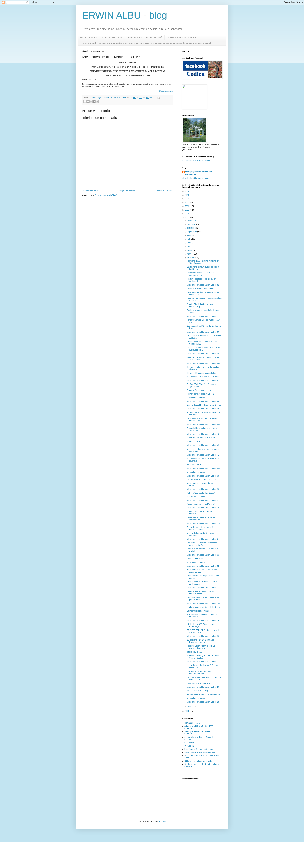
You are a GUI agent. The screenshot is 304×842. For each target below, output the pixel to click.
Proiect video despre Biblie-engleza (199, 752)
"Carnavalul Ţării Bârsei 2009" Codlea (203, 377)
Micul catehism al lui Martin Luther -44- (203, 424)
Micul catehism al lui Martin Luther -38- (203, 489)
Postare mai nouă (90, 191)
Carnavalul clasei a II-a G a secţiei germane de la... (201, 274)
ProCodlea (189, 746)
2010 (187, 214)
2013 (187, 202)
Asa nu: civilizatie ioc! (196, 497)
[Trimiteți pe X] (91, 101)
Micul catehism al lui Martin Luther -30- (203, 603)
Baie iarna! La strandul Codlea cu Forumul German (201, 672)
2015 (187, 195)
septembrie (192, 232)
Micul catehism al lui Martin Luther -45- (203, 409)
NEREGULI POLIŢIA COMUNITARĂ (144, 37)
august (190, 235)
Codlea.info (189, 743)
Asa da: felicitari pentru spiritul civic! (202, 479)
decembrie (192, 221)
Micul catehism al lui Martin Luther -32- (203, 566)
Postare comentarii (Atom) (106, 195)
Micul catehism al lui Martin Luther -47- (203, 380)
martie (190, 254)
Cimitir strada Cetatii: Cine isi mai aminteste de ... (201, 518)
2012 (187, 206)
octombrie (191, 228)
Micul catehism (166, 91)
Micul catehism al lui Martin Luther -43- (203, 434)
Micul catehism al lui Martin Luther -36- (203, 508)
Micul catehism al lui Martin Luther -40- (203, 468)
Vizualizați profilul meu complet (195, 178)
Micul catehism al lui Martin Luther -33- (203, 555)
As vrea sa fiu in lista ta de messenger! (203, 694)
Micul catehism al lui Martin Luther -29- (203, 620)
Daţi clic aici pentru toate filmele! (196, 161)
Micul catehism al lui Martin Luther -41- (203, 455)
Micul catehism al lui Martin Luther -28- (203, 636)
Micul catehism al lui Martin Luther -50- (203, 332)
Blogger (162, 821)
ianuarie (191, 706)
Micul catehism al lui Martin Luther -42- (203, 445)
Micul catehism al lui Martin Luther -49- (203, 354)
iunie (189, 243)
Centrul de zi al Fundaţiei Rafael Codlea (204, 405)
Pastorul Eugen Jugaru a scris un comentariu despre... (201, 647)
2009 (187, 217)
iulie (189, 239)
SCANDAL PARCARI (111, 37)
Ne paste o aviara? (195, 465)
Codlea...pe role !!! (195, 558)
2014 (187, 199)
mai (189, 246)
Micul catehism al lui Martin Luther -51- (203, 316)
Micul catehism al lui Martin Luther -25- (203, 702)
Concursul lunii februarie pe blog (201, 288)
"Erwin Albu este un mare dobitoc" (201, 438)
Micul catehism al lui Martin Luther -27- (203, 662)
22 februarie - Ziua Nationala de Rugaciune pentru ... (200, 641)
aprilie (190, 250)
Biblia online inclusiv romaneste (198, 761)
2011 (187, 210)
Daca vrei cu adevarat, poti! (198, 683)
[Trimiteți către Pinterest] (97, 101)
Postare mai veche (164, 191)
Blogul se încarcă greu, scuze (199, 390)
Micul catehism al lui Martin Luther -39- (203, 476)
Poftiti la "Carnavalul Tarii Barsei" (201, 493)
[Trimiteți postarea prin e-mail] (158, 98)
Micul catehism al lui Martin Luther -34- (203, 539)
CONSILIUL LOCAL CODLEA (181, 37)
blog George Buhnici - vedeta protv (199, 749)
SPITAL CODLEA (88, 37)
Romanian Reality (192, 723)
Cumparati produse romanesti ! (200, 611)
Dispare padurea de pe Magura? (201, 504)
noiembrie (191, 224)
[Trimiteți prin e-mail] (85, 101)
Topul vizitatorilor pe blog (197, 691)
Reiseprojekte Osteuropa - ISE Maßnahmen (198, 173)
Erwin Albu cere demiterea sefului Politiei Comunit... (201, 528)
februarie (191, 258)
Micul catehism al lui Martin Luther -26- (203, 687)
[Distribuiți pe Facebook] (94, 101)
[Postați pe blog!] (88, 101)
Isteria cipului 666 (194, 652)
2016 (187, 191)
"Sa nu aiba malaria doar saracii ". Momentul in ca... (201, 592)
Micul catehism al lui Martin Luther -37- (203, 500)
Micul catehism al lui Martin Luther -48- (203, 363)
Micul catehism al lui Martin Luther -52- (203, 285)
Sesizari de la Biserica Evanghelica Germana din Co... (202, 544)
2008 (187, 711)
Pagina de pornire (127, 191)
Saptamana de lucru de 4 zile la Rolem (203, 607)
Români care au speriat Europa (200, 394)
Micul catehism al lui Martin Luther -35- (203, 523)
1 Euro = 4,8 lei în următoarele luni (201, 373)
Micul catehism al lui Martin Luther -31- (203, 588)
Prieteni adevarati (194, 442)
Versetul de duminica (196, 398)
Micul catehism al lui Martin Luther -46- (203, 401)
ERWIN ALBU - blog (124, 15)
